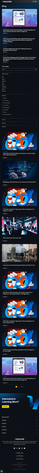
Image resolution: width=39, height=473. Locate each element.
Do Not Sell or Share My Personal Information (19, 464)
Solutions (4, 423)
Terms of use (19, 466)
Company (4, 420)
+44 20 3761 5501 (19, 459)
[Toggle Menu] (35, 1)
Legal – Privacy (19, 462)
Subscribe (5, 406)
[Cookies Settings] (1, 471)
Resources (4, 429)
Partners (4, 426)
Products (4, 432)
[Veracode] (6, 1)
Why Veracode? (5, 417)
